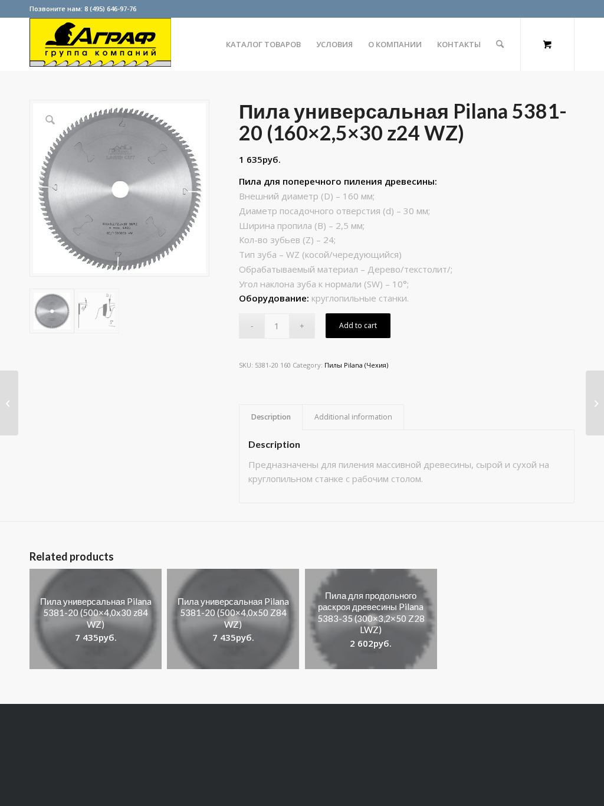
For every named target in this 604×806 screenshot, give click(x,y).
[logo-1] (100, 44)
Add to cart (358, 325)
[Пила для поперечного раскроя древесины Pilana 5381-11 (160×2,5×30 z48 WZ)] (9, 403)
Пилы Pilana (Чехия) (356, 365)
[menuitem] (263, 44)
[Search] (499, 44)
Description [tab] (271, 417)
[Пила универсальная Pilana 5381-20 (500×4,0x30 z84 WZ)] (595, 403)
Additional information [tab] (353, 417)
